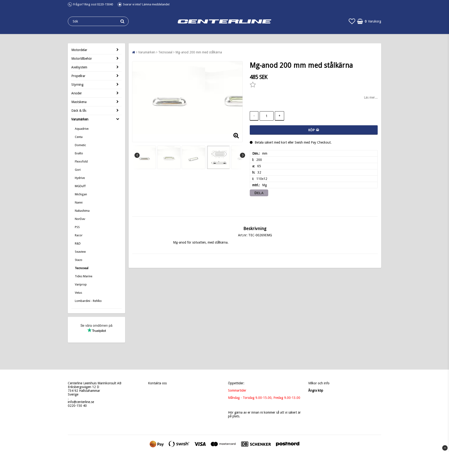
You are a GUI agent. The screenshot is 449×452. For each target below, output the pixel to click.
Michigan (81, 194)
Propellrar (78, 76)
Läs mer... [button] (371, 97)
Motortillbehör (81, 58)
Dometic (80, 145)
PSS (77, 227)
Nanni (79, 202)
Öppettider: (236, 383)
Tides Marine (83, 276)
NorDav (80, 219)
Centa (79, 137)
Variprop (81, 284)
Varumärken (79, 119)
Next (242, 155)
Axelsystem (79, 67)
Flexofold (81, 161)
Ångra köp (315, 390)
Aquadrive (82, 128)
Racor (79, 235)
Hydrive (80, 178)
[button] (352, 21)
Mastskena (79, 102)
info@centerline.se (81, 402)
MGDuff (80, 186)
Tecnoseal (81, 268)
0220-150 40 (77, 406)
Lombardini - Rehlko (88, 301)
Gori (78, 169)
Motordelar (79, 50)
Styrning (77, 84)
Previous (137, 155)
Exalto (79, 153)
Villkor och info (319, 383)
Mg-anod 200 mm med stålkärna (198, 52)
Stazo (78, 260)
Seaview (80, 251)
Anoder (76, 93)
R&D (78, 243)
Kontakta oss (157, 383)
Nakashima (82, 210)
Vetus (78, 292)
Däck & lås (78, 110)
